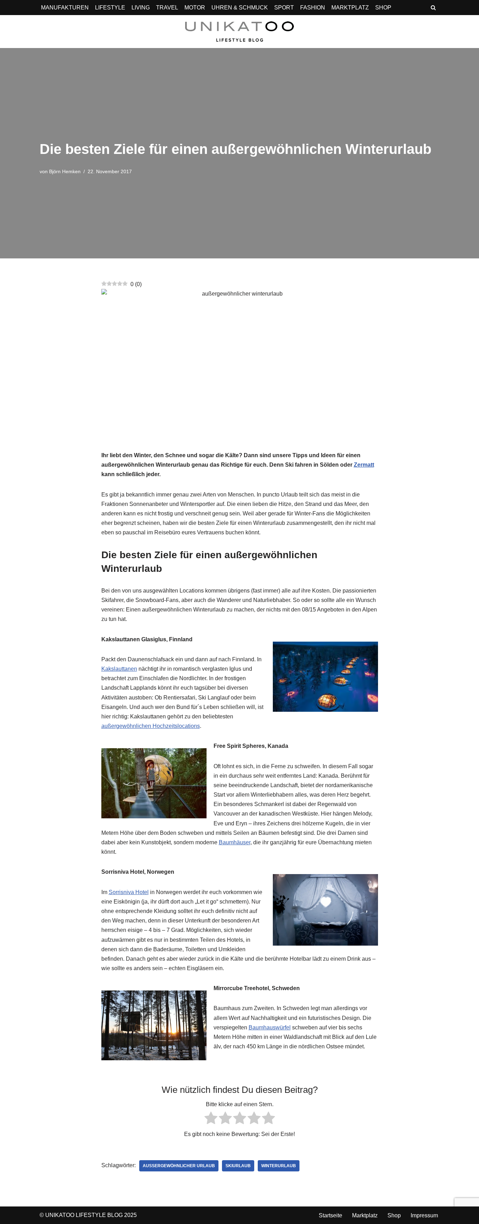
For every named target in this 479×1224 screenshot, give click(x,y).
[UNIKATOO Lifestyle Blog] (239, 31)
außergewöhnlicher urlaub (179, 1165)
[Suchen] (433, 7)
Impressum (424, 1215)
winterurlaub (278, 1165)
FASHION (312, 8)
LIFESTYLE (110, 8)
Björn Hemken (65, 171)
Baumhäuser (234, 842)
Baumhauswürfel (270, 1027)
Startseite (330, 1215)
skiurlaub (238, 1165)
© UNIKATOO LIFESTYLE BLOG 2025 (88, 1215)
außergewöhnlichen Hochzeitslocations (150, 726)
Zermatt (364, 465)
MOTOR (194, 8)
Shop (394, 1215)
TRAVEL (167, 8)
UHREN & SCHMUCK (239, 8)
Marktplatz (365, 1215)
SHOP (383, 8)
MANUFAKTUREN (65, 8)
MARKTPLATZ (350, 8)
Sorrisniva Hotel (129, 892)
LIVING (140, 8)
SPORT (284, 8)
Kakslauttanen (119, 669)
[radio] (210, 1119)
